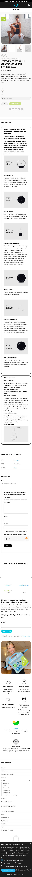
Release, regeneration (7, 774)
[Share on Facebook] (13, 109)
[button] (2, 5)
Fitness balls (17, 59)
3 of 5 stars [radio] (11, 500)
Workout (3, 798)
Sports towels (6, 792)
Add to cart (15, 103)
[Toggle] (30, 768)
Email (6, 524)
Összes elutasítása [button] (23, 870)
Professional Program (7, 830)
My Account (4, 820)
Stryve (9, 59)
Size (2, 94)
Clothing (5, 785)
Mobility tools (6, 790)
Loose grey (16, 460)
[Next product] (2, 55)
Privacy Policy (5, 817)
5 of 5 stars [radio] (23, 500)
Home (3, 59)
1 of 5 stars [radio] (4, 500)
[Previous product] (5, 55)
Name (6, 516)
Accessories (6, 783)
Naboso (3, 768)
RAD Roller (4, 771)
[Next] (30, 49)
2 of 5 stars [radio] (7, 500)
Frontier (16, 728)
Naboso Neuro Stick (14, 585)
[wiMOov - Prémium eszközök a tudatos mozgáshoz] (16, 5)
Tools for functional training (10, 795)
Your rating (7, 497)
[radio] (2, 91)
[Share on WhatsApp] (10, 109)
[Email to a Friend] (19, 109)
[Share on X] (16, 109)
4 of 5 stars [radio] (17, 500)
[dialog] (16, 859)
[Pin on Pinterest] (22, 109)
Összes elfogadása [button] (8, 870)
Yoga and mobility (6, 802)
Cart (2, 827)
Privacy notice (26, 636)
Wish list (3, 824)
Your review (7, 502)
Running (3, 777)
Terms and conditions (7, 811)
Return (3, 814)
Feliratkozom (6, 631)
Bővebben (12, 857)
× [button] (30, 843)
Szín (2, 88)
